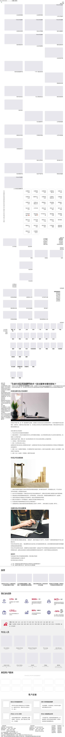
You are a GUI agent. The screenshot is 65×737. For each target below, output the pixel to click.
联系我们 (45, 241)
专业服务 (3, 384)
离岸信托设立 (36, 226)
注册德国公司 (60, 197)
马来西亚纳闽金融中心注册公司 (18, 558)
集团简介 (54, 727)
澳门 (50, 622)
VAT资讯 (58, 296)
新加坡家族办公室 (44, 319)
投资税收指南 (60, 244)
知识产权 (58, 295)
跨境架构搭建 (14, 319)
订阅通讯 (61, 243)
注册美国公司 (44, 191)
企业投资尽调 (4, 395)
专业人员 (45, 240)
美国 (22, 624)
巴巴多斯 (13, 626)
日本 (41, 624)
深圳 (16, 622)
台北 (53, 622)
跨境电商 (62, 288)
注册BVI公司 (35, 197)
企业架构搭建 (4, 385)
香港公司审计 (52, 209)
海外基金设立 (44, 226)
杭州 (30, 622)
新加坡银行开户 (52, 203)
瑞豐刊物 (45, 244)
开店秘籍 (58, 294)
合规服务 (58, 299)
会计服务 (3, 405)
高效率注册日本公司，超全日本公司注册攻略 (25, 565)
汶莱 (50, 624)
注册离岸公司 (28, 191)
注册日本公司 (60, 191)
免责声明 (54, 732)
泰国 (36, 624)
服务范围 (62, 3)
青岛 (39, 622)
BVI (33, 624)
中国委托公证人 (36, 232)
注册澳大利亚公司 (52, 197)
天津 (25, 622)
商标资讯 (58, 298)
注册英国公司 (44, 197)
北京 (19, 622)
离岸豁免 (60, 219)
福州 (47, 622)
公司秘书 (3, 412)
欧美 (62, 257)
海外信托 (30, 319)
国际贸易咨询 (7, 393)
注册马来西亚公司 (36, 203)
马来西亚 (14, 624)
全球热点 (14, 284)
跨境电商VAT (7, 411)
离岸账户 (46, 308)
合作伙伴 (58, 300)
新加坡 (18, 624)
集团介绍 (62, 237)
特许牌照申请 (7, 415)
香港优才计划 (52, 220)
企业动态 (61, 241)
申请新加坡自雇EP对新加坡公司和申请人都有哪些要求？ (28, 563)
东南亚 (46, 257)
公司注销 (36, 208)
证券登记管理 (4, 388)
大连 (44, 622)
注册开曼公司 (28, 197)
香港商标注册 (60, 214)
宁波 (36, 622)
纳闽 (28, 624)
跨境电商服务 (28, 214)
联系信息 (60, 727)
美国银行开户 (60, 203)
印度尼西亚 (57, 624)
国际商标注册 (52, 214)
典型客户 (62, 247)
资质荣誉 (30, 246)
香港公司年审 (44, 209)
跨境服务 (3, 391)
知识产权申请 (4, 416)
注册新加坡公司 (52, 191)
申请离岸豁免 (4, 409)
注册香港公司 (36, 191)
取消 (16, 0)
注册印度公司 (28, 203)
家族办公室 (28, 226)
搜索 (13, 0)
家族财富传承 (4, 400)
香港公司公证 (28, 232)
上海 (22, 622)
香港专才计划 (44, 220)
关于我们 (14, 246)
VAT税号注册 (43, 214)
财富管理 (3, 399)
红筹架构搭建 (52, 226)
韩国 (38, 624)
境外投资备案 (36, 214)
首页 (63, 2)
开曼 (30, 624)
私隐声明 (60, 732)
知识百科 (62, 249)
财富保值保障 (5, 403)
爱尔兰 (52, 624)
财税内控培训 (7, 408)
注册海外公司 (29, 297)
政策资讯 (58, 292)
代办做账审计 (4, 407)
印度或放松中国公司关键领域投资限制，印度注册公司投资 (24, 556)
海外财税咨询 (4, 392)
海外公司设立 (4, 413)
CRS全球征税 (36, 220)
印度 (47, 624)
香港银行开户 (44, 203)
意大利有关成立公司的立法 (17, 560)
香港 (32, 257)
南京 (33, 622)
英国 (25, 624)
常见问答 (14, 286)
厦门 (41, 622)
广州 (27, 622)
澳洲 (44, 624)
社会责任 (61, 240)
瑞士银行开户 (28, 209)
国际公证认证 (28, 220)
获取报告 (60, 728)
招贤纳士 (45, 243)
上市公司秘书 (7, 387)
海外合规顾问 (7, 389)
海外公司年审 (60, 209)
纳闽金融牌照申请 (60, 226)
